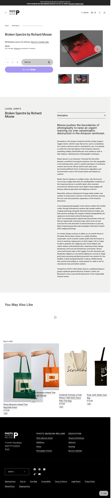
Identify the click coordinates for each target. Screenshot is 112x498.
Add (5, 413)
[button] (5, 12)
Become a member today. (40, 42)
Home (7, 25)
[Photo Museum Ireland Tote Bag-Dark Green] (23, 401)
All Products (15, 25)
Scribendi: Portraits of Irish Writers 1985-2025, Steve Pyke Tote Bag (70, 398)
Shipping (17, 48)
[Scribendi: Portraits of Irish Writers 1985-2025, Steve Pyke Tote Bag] (78, 392)
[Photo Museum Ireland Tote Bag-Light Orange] (51, 389)
